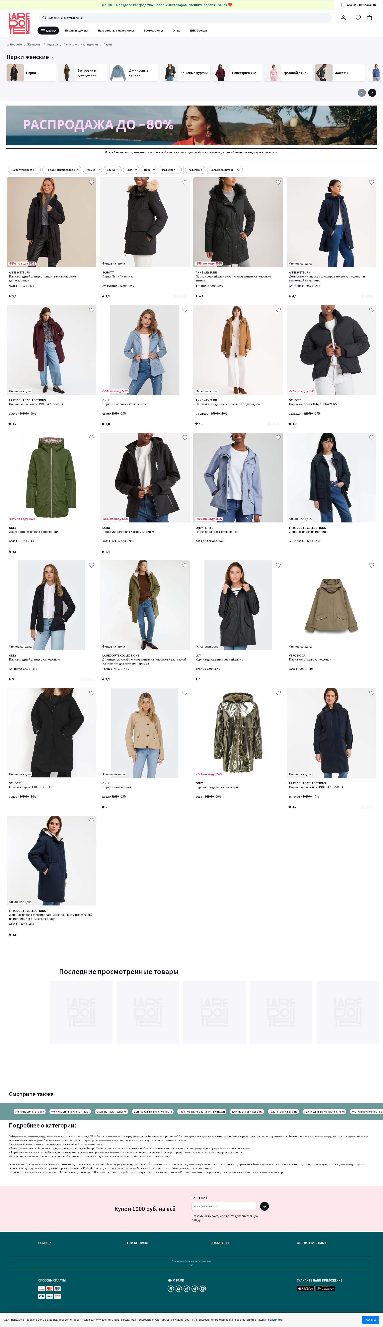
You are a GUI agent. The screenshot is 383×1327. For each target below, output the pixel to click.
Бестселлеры (153, 30)
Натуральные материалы (116, 30)
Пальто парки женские (283, 1111)
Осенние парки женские (111, 1111)
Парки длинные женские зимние (324, 1111)
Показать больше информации (191, 1261)
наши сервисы (136, 1243)
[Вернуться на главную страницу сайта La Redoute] (19, 23)
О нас (176, 30)
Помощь (44, 1243)
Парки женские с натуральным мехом (202, 1111)
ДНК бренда (198, 30)
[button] (369, 18)
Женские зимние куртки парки (70, 1111)
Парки (108, 44)
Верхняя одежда (76, 30)
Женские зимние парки (29, 1111)
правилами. (275, 1319)
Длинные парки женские (247, 1111)
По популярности (22, 170)
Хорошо (370, 1319)
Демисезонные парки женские (153, 1111)
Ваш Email (199, 1198)
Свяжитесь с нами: (312, 1243)
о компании (220, 1243)
